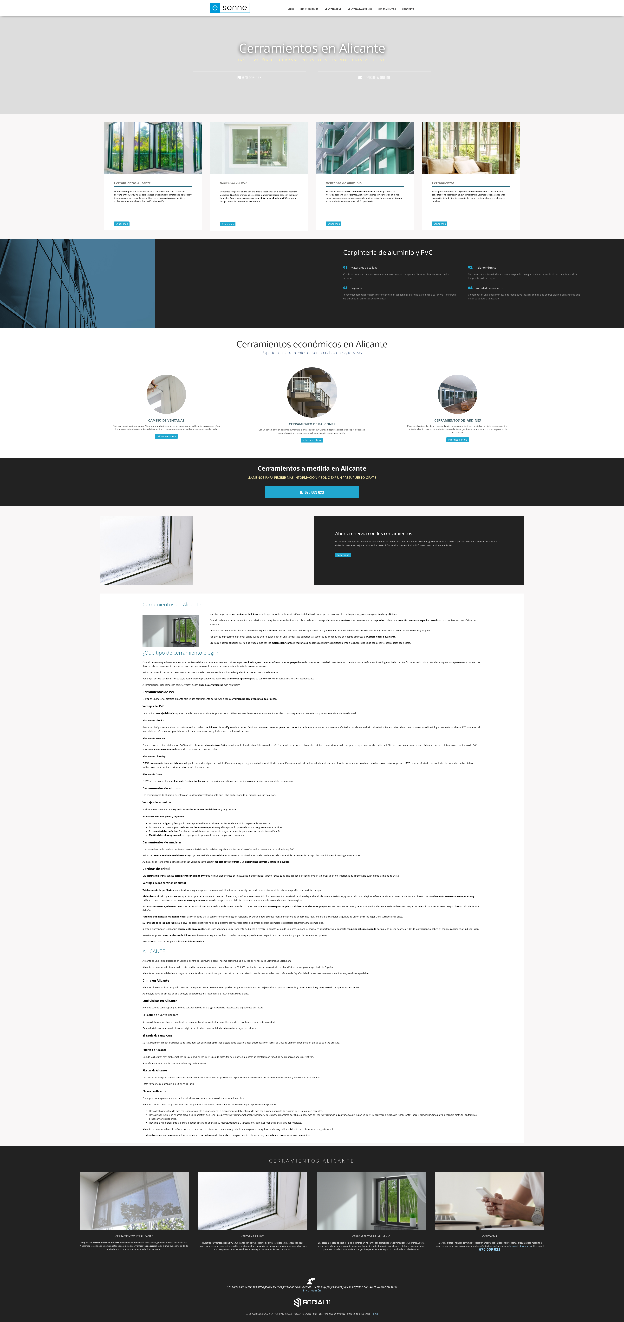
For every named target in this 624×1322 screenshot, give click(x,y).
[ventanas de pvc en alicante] (259, 173)
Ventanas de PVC (234, 183)
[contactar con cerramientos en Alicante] (489, 1229)
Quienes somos (309, 8)
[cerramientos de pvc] (252, 1229)
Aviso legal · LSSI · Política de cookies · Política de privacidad (338, 1313)
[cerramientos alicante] (471, 172)
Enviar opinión (312, 1290)
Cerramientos (387, 8)
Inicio (290, 8)
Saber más (122, 223)
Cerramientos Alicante (132, 183)
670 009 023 (251, 77)
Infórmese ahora (166, 436)
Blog (375, 1313)
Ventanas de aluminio (344, 183)
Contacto (408, 8)
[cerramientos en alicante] (153, 172)
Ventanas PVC (333, 8)
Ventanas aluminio (360, 8)
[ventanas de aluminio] (365, 172)
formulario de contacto (520, 1246)
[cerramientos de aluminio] (371, 1229)
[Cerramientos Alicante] (230, 12)
